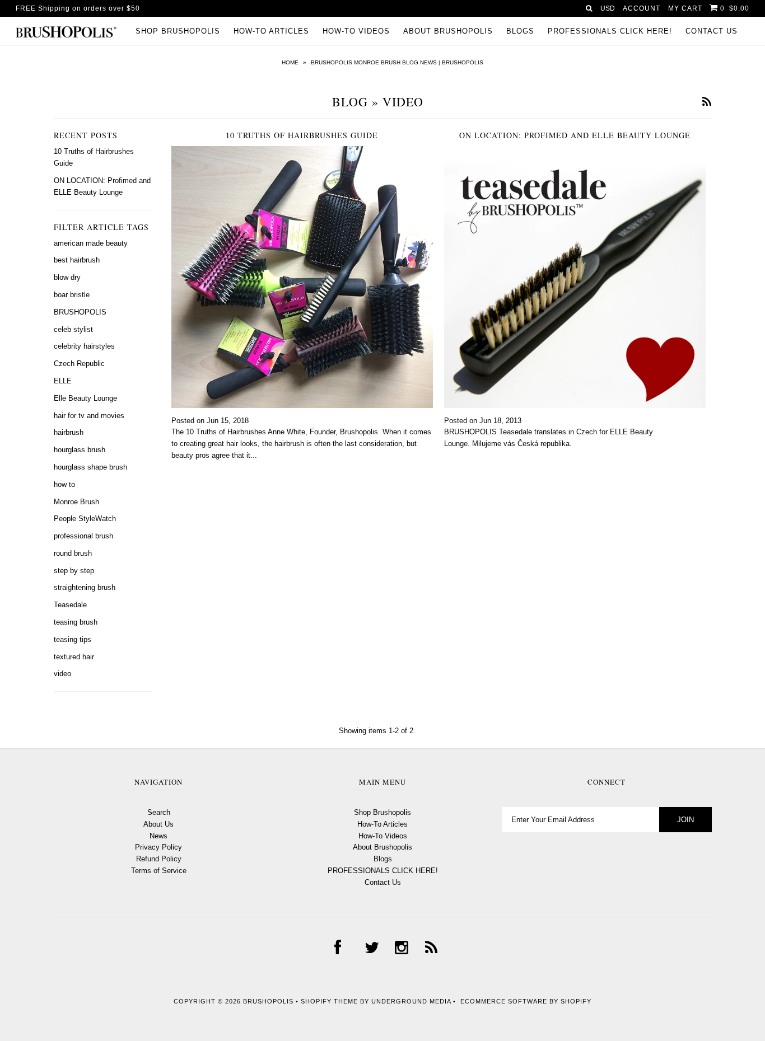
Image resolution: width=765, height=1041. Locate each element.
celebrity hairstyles (84, 346)
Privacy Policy (158, 847)
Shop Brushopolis (178, 31)
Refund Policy (158, 859)
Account (641, 8)
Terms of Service (158, 870)
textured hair (74, 657)
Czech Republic (79, 363)
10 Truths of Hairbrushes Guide (302, 135)
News (158, 836)
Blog (350, 101)
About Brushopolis (448, 31)
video (62, 673)
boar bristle (72, 294)
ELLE (63, 381)
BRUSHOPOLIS (80, 312)
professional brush (83, 536)
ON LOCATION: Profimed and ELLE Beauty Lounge (575, 135)
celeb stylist (73, 329)
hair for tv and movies (89, 415)
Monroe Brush (76, 502)
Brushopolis (268, 1001)
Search (158, 812)
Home (290, 62)
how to (64, 484)
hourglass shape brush (90, 467)
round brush (73, 553)
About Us (158, 824)
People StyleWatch (85, 518)
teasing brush (75, 622)
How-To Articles (271, 31)
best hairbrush (77, 260)
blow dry (67, 277)
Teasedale (70, 605)
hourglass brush (79, 450)
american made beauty (91, 243)
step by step (74, 570)
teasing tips (72, 639)
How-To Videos (356, 31)
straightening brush (84, 587)
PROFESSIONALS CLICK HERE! (610, 31)
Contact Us (711, 31)
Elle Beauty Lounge (85, 398)
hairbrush (68, 432)
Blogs (520, 31)
